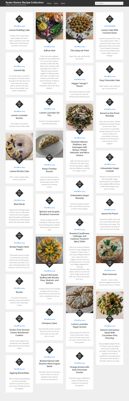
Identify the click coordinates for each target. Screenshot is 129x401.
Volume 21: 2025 (49, 46)
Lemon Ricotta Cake (19, 171)
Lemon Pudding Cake (19, 30)
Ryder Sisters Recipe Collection (25, 2)
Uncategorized (109, 26)
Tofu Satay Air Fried (79, 50)
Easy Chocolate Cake (110, 80)
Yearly (63, 3)
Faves (56, 3)
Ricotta (19, 292)
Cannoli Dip (19, 70)
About (49, 3)
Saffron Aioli (49, 50)
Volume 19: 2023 (49, 207)
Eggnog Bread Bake (19, 373)
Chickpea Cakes (49, 323)
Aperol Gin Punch (109, 213)
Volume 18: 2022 (49, 357)
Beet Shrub (19, 204)
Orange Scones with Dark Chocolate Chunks (79, 370)
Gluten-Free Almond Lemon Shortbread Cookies (19, 332)
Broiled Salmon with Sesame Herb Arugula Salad (49, 363)
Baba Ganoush (110, 274)
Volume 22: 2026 (19, 26)
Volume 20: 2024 (19, 66)
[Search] (97, 3)
